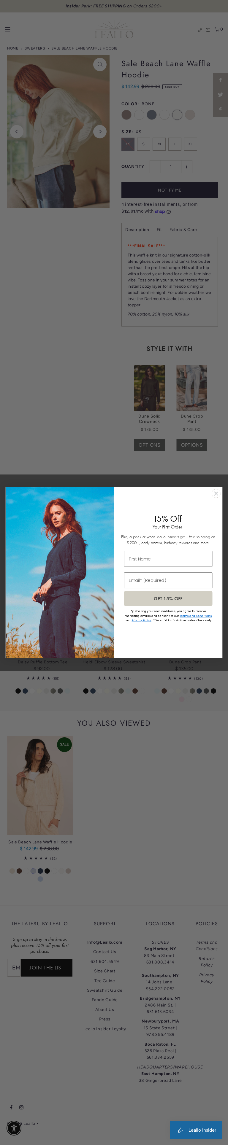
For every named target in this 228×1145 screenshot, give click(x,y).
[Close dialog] (216, 493)
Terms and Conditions (196, 616)
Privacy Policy (141, 620)
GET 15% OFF (168, 598)
